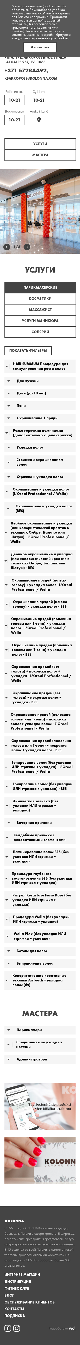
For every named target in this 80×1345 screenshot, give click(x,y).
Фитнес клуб (16, 1288)
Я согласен (40, 47)
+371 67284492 (25, 70)
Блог (9, 1295)
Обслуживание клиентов (29, 1302)
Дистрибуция (17, 1282)
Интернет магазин (22, 1275)
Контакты (14, 1309)
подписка (14, 1316)
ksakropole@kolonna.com (30, 78)
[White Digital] (72, 1328)
